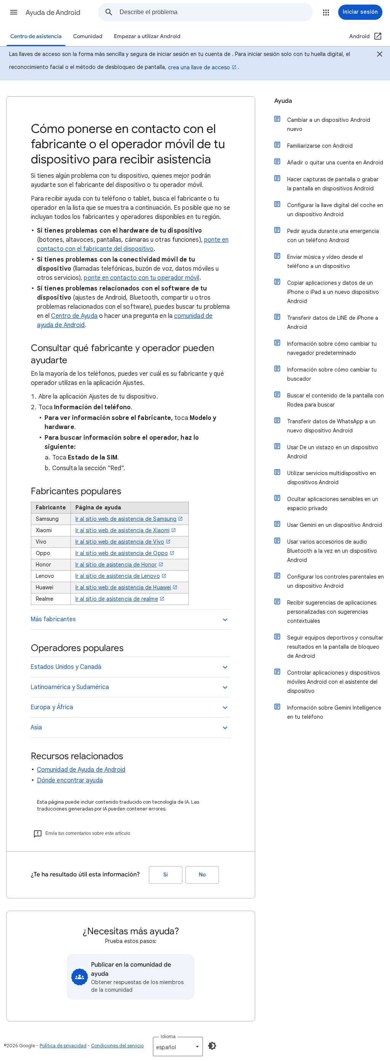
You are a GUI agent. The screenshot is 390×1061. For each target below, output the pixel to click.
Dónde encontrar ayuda (70, 780)
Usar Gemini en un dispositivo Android (334, 525)
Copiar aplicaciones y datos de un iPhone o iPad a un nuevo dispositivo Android (333, 292)
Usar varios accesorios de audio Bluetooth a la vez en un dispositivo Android (332, 550)
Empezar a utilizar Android (147, 36)
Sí (165, 874)
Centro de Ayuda (74, 316)
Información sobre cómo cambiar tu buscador (332, 374)
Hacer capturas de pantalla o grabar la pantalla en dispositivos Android (333, 184)
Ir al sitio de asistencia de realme (116, 598)
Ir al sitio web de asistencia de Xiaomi (122, 530)
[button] (14, 12)
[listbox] (178, 1046)
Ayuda (283, 101)
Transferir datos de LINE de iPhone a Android (332, 322)
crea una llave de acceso (199, 67)
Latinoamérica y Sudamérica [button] (69, 687)
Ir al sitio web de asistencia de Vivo (119, 541)
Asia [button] (36, 727)
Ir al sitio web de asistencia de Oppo (121, 553)
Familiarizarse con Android (320, 145)
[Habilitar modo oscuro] (212, 1046)
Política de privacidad (63, 1045)
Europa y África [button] (51, 707)
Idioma (168, 1036)
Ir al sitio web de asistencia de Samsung (125, 518)
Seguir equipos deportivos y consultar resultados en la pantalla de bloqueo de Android (335, 646)
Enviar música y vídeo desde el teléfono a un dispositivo (325, 262)
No (202, 874)
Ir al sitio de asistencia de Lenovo (117, 576)
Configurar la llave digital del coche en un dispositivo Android (335, 210)
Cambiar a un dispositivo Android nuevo (328, 124)
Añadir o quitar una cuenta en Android (335, 162)
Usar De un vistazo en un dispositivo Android (332, 452)
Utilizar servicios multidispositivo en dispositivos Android (331, 478)
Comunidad (87, 36)
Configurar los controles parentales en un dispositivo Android (335, 581)
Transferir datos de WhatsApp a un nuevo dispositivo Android (331, 426)
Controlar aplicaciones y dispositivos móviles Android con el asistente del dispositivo (333, 681)
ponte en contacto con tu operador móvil (141, 278)
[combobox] (216, 12)
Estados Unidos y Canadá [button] (65, 667)
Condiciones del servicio (117, 1045)
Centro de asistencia (36, 36)
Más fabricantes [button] (53, 619)
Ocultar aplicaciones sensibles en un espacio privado (332, 504)
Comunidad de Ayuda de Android (81, 770)
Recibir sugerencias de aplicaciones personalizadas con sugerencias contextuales (331, 611)
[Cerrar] (379, 55)
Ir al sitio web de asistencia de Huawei (123, 587)
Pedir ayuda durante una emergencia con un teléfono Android (333, 236)
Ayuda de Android (53, 12)
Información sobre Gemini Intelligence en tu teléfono (334, 712)
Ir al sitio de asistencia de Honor (116, 564)
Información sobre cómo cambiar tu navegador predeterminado (332, 348)
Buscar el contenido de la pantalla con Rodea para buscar (335, 400)
